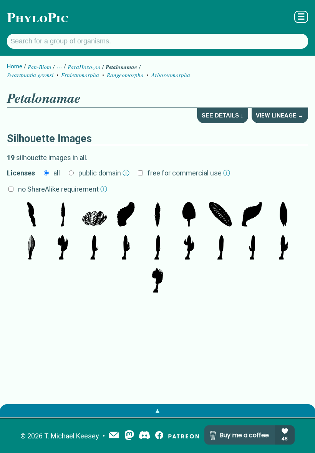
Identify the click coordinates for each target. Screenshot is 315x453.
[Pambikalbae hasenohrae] (252, 215)
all (56, 173)
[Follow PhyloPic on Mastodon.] (129, 435)
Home (14, 66)
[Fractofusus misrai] (220, 215)
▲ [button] (157, 411)
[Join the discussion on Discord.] (144, 436)
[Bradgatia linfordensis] (94, 215)
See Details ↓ (223, 115)
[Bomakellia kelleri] (126, 215)
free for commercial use (189, 173)
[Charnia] (63, 215)
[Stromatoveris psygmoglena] (31, 215)
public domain (103, 173)
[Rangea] (283, 215)
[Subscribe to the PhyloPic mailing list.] (113, 436)
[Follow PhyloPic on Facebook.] (159, 436)
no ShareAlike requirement (62, 189)
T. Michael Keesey (71, 436)
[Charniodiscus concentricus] (63, 248)
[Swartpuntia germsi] (189, 215)
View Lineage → (279, 115)
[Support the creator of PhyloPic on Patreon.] (183, 436)
